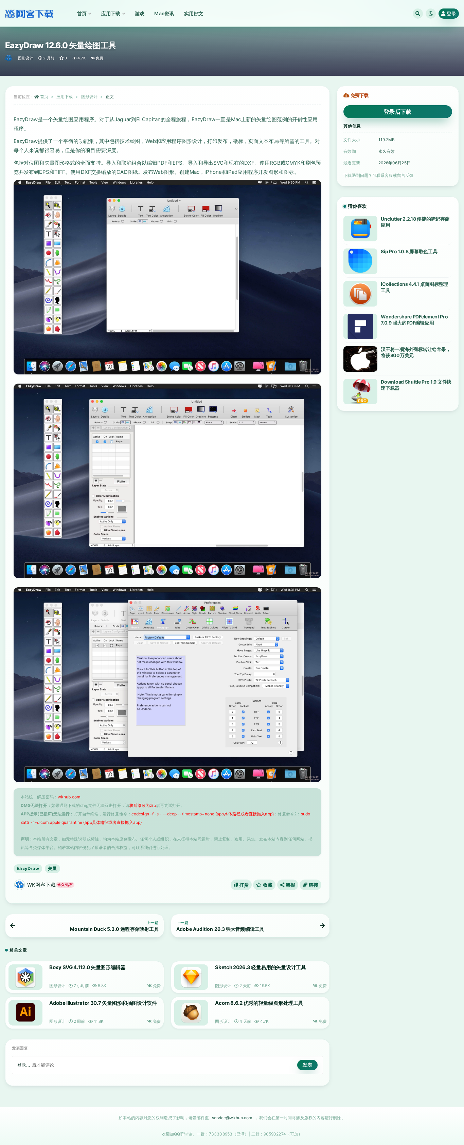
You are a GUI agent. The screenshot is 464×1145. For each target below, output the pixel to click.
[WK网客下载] (9, 58)
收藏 (267, 885)
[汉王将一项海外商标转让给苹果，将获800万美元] (360, 359)
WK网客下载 (50, 885)
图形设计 (25, 58)
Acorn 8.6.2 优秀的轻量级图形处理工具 (259, 1003)
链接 (312, 885)
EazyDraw (28, 868)
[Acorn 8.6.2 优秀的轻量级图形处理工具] (191, 1013)
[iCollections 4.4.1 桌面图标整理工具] (360, 294)
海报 (289, 885)
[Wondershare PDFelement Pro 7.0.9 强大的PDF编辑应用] (360, 326)
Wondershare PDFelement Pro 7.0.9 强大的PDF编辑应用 (414, 320)
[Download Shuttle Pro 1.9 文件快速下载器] (360, 391)
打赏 (243, 885)
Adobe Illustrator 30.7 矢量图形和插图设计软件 (103, 1003)
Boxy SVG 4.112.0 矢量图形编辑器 (87, 967)
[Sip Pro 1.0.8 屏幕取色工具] (360, 261)
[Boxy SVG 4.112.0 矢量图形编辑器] (25, 977)
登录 (451, 13)
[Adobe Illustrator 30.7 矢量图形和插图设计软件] (25, 1013)
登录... (24, 1065)
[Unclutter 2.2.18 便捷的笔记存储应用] (360, 228)
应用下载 (64, 96)
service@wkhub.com (232, 1117)
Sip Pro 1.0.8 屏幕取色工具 (409, 251)
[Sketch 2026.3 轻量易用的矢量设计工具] (191, 977)
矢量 (52, 868)
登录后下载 (398, 111)
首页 (44, 96)
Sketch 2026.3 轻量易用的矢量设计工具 (260, 967)
